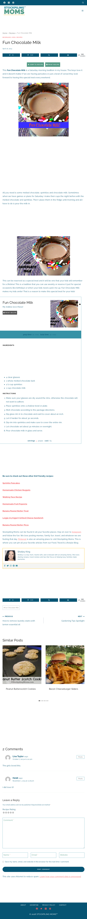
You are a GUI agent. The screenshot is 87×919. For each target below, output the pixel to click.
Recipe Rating (9, 809)
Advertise (34, 905)
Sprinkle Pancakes (11, 483)
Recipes (12, 33)
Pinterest (22, 539)
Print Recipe (53, 64)
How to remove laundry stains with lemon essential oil (19, 620)
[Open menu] (82, 10)
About (23, 905)
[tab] (39, 700)
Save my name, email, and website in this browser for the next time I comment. (37, 862)
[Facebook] (4, 3)
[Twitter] (8, 566)
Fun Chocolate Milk (11, 608)
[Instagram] (9, 3)
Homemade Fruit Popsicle (15, 504)
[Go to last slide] (5, 672)
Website (64, 855)
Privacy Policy (48, 905)
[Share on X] (49, 55)
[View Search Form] (82, 2)
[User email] (17, 566)
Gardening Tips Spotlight (72, 618)
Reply (80, 757)
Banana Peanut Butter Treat (16, 511)
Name (7, 855)
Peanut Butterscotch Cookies (21, 689)
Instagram (76, 532)
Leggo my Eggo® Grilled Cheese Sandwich (23, 518)
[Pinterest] (13, 3)
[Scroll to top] (82, 911)
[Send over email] (68, 55)
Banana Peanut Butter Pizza (16, 525)
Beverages (7, 37)
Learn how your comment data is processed (60, 876)
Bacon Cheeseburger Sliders (63, 689)
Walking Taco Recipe (12, 497)
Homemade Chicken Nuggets (16, 490)
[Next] (82, 672)
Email (35, 855)
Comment (9, 820)
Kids (13, 37)
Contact (62, 905)
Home (5, 33)
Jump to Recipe (36, 64)
